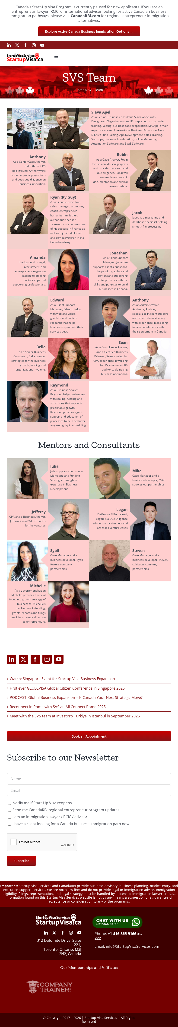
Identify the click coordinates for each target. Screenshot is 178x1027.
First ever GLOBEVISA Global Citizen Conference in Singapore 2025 (67, 688)
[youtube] (42, 45)
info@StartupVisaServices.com (132, 946)
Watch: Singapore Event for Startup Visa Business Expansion (62, 678)
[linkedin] (9, 45)
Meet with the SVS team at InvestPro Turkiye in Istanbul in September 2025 (75, 716)
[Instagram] (47, 659)
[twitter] (17, 45)
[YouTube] (59, 659)
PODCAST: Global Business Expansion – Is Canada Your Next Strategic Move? (76, 697)
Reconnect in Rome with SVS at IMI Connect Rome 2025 (58, 706)
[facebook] (25, 45)
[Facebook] (35, 659)
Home (79, 90)
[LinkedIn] (11, 659)
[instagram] (34, 45)
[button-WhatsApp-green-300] (117, 917)
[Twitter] (23, 659)
